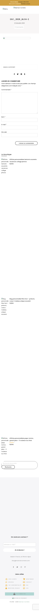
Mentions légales (14, 588)
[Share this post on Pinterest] (21, 72)
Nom (3, 117)
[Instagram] (21, 566)
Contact (28, 582)
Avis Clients (12, 579)
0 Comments (19, 27)
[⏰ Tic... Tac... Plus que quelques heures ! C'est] (10, 506)
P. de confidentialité (14, 585)
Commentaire (6, 90)
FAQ (26, 585)
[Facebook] (13, 566)
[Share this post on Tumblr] (24, 72)
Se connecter (21, 594)
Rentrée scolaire (25, 4)
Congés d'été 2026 (23, 2)
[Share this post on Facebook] (14, 72)
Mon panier (30, 579)
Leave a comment (9, 67)
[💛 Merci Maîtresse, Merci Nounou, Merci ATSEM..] (29, 521)
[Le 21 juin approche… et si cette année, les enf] (10, 521)
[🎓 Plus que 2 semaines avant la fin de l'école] (29, 506)
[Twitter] (17, 566)
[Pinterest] (25, 566)
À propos (10, 582)
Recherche (8, 467)
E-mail (3, 124)
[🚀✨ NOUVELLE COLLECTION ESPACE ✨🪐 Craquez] (29, 491)
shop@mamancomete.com (21, 561)
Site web (4, 132)
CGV (27, 588)
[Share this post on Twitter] (17, 72)
